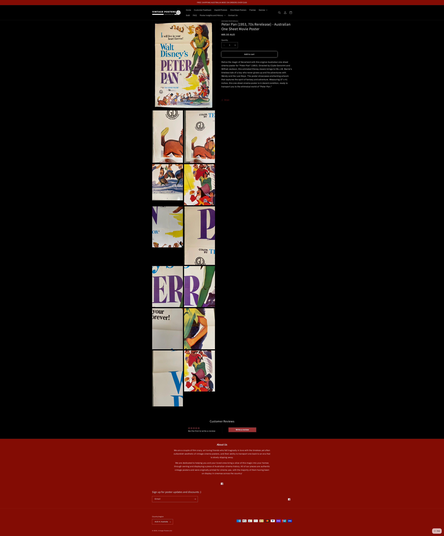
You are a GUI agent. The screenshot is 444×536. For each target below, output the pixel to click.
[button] (262, 10)
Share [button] (226, 100)
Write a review (242, 430)
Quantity (224, 40)
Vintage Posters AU (165, 530)
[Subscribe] (195, 499)
